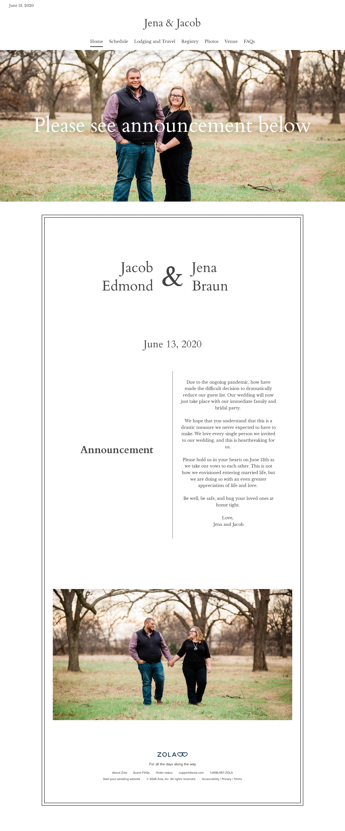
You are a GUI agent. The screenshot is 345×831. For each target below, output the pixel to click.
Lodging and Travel (154, 41)
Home (96, 41)
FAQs (249, 41)
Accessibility (210, 779)
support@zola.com (191, 772)
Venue (231, 41)
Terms (238, 779)
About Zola (119, 772)
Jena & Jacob (172, 23)
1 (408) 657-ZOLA (221, 772)
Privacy (226, 779)
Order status (164, 772)
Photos (211, 41)
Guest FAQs (141, 772)
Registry (190, 41)
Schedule (118, 41)
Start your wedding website (121, 779)
